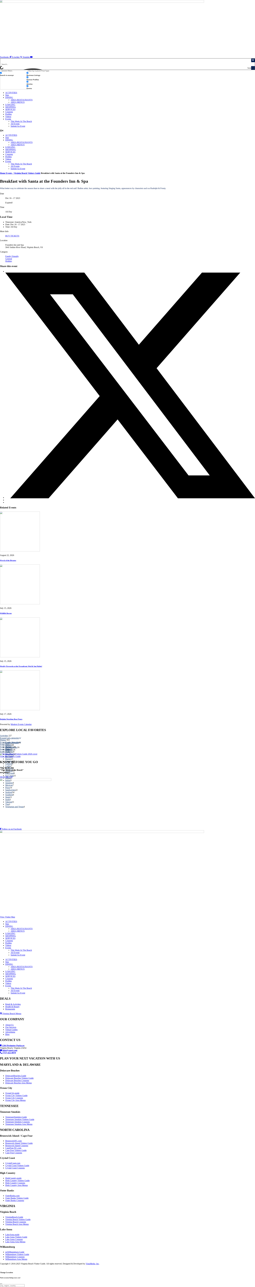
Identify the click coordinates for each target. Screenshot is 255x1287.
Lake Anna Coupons (14, 1239)
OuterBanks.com (12, 1196)
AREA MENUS (18, 102)
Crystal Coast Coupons (15, 1168)
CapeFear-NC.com (13, 1148)
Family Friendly (12, 256)
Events (8, 119)
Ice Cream (9, 775)
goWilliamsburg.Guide (14, 1252)
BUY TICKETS (12, 236)
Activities (4, 735)
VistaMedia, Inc (92, 1264)
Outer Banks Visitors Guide (17, 1198)
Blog (7, 1034)
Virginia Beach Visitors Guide (18, 1219)
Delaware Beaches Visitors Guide (19, 1078)
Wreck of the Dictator (8, 560)
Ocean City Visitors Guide (16, 1095)
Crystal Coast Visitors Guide (17, 1165)
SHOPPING (10, 107)
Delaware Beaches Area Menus (18, 1083)
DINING (9, 97)
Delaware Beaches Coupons (17, 1080)
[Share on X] (130, 497)
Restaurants (10, 1009)
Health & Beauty (12, 1007)
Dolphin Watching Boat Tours (11, 719)
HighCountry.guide (13, 1178)
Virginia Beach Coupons (15, 1222)
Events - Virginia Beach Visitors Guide (23, 173)
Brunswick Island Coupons (16, 1145)
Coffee (8, 766)
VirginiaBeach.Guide (14, 1217)
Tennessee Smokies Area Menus (18, 1124)
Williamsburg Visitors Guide (17, 1254)
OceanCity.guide (12, 1093)
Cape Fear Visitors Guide (16, 1150)
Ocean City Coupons (14, 1098)
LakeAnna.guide (12, 1234)
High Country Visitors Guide (17, 1180)
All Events (15, 124)
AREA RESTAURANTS (22, 100)
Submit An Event (18, 126)
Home (3, 173)
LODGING (10, 104)
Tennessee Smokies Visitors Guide (19, 1119)
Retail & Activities (13, 1004)
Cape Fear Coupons (13, 1153)
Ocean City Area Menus (15, 1100)
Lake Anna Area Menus (15, 1242)
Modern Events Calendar (21, 724)
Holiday (8, 261)
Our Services (10, 1027)
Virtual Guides (11, 1029)
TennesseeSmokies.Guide (16, 1117)
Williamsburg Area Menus (16, 1259)
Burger (8, 759)
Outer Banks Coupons (14, 1200)
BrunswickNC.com (13, 1141)
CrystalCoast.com (12, 1163)
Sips (7, 95)
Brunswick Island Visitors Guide (19, 1143)
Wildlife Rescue (6, 613)
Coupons (9, 112)
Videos (8, 116)
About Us (9, 1025)
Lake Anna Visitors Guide (16, 1237)
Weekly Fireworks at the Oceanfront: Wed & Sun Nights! (21, 666)
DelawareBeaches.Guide (15, 1076)
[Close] (1, 1283)
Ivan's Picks (5, 744)
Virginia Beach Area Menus (17, 1224)
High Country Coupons (15, 1183)
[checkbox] (13, 74)
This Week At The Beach (21, 121)
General (8, 259)
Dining (3, 740)
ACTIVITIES (11, 93)
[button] (127, 131)
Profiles (8, 114)
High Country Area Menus (16, 1185)
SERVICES (10, 109)
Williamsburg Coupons (15, 1257)
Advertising (10, 1032)
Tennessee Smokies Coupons (17, 1122)
